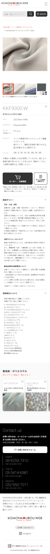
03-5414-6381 (16, 472)
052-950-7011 (16, 485)
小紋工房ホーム (8, 27)
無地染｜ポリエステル (24, 27)
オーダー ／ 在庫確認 (17, 181)
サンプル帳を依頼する (40, 180)
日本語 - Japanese (23, 527)
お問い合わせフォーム (26, 449)
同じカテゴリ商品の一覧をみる (15, 375)
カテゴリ (43, 14)
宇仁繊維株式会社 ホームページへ (26, 546)
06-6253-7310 (16, 460)
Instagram (27, 533)
